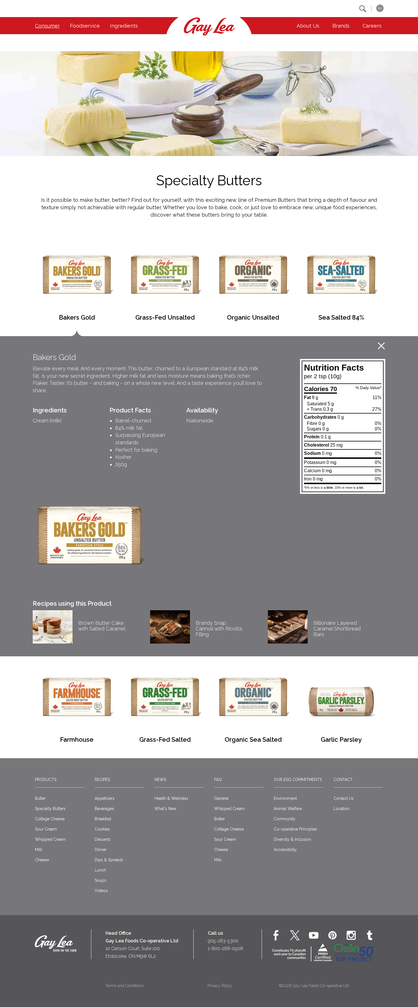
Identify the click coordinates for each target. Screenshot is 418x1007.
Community (284, 819)
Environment (285, 798)
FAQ (218, 779)
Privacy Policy (220, 985)
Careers (372, 26)
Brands (340, 26)
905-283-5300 (223, 941)
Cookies (102, 829)
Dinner (101, 849)
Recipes (102, 779)
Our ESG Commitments (298, 779)
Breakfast (103, 819)
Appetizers (105, 798)
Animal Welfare (288, 808)
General (221, 798)
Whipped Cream (50, 839)
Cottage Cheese (50, 819)
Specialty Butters (50, 808)
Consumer (47, 26)
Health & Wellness (171, 798)
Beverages (104, 808)
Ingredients (124, 26)
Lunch (100, 870)
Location (341, 808)
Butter (40, 798)
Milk (38, 849)
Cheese (42, 860)
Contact (343, 779)
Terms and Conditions (124, 985)
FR (379, 8)
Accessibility (285, 849)
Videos (101, 890)
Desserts (103, 839)
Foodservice (85, 26)
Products (45, 779)
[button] (363, 9)
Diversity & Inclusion (292, 839)
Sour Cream (46, 829)
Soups (100, 880)
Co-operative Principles (295, 829)
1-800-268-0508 (225, 948)
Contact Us (344, 798)
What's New (165, 808)
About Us (308, 26)
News (160, 779)
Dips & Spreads (109, 860)
